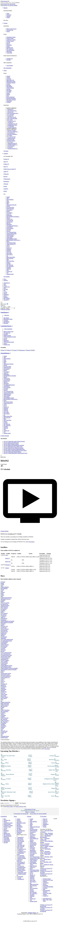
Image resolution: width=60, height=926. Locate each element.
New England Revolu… (13, 113)
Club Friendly (9, 65)
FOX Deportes (9, 228)
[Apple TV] (15, 350)
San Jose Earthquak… (12, 134)
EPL (5, 290)
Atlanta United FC (12, 127)
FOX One (8, 251)
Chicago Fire (10, 112)
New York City (21, 845)
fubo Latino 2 (9, 254)
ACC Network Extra (11, 232)
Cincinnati (20, 842)
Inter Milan (9, 90)
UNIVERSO (9, 227)
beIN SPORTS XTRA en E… (13, 240)
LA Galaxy (10, 142)
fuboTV (8, 217)
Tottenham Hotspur (10, 82)
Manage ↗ (6, 312)
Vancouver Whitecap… (12, 131)
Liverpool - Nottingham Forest (45, 844)
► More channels (5, 435)
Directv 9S (7, 561)
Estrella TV (9, 248)
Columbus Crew (22, 851)
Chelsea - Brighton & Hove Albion (46, 847)
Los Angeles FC (11, 132)
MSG (7, 259)
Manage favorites (6, 309)
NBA (44, 899)
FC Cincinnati (10, 114)
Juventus (8, 89)
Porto (7, 95)
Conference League (11, 39)
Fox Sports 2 (9, 212)
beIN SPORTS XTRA (11, 238)
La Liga (8, 42)
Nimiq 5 (7, 568)
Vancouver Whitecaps (20, 860)
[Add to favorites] (2, 466)
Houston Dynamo (11, 130)
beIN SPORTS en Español (10, 375)
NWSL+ (8, 262)
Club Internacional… (12, 110)
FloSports (8, 250)
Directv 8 (7, 558)
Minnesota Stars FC (12, 143)
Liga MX (8, 59)
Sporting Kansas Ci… (13, 148)
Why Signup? (23, 803)
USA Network (9, 220)
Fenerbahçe (9, 101)
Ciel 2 (6, 555)
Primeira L (6, 297)
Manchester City (10, 80)
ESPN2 (8, 206)
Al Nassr (8, 102)
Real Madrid (9, 86)
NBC (7, 203)
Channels (6, 153)
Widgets (45, 881)
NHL (50, 899)
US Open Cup (9, 30)
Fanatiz (8, 197)
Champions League (10, 37)
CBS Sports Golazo (11, 242)
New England (21, 841)
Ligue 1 (8, 46)
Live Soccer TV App (48, 880)
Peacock (8, 231)
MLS (5, 288)
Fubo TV (45, 820)
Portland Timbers (11, 140)
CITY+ (8, 245)
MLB (44, 901)
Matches (5, 7)
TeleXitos (8, 269)
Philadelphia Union (12, 125)
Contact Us (45, 895)
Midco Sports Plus (10, 257)
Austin (19, 877)
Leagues (5, 23)
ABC (7, 198)
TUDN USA (9, 219)
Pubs (44, 889)
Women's (6, 280)
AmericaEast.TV (10, 234)
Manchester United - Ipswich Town (45, 852)
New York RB (21, 846)
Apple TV (8, 214)
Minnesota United (22, 872)
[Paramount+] (21, 350)
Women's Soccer (47, 878)
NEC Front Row (10, 261)
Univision (8, 229)
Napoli (8, 93)
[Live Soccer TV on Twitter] (46, 872)
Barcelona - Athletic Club (45, 839)
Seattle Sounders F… (13, 144)
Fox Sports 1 (9, 210)
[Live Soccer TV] (5, 1)
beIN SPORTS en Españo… (13, 216)
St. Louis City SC (11, 136)
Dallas (19, 864)
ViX (7, 272)
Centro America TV (11, 244)
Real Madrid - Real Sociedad (45, 836)
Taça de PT (6, 299)
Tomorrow (8, 14)
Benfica (8, 94)
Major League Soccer (11, 28)
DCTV (8, 246)
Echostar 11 (8, 564)
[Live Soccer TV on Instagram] (46, 875)
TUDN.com (9, 271)
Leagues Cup (9, 58)
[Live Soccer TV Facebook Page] (46, 869)
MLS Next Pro (9, 258)
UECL (5, 285)
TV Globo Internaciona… (12, 225)
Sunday (8, 17)
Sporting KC (21, 879)
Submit (16, 803)
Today (7, 13)
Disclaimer (45, 885)
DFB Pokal (9, 51)
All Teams (6, 151)
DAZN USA (9, 221)
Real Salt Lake (10, 139)
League (4, 306)
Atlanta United (21, 857)
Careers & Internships (48, 886)
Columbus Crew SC (12, 123)
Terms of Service (19, 806)
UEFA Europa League (9, 342)
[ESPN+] (32, 350)
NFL (47, 899)
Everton (8, 84)
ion (7, 255)
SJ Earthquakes (21, 863)
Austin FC (10, 147)
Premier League (10, 41)
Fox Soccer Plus (10, 207)
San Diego (20, 876)
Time (9, 306)
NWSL (8, 31)
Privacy (45, 884)
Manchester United (10, 81)
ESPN (7, 202)
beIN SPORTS (9, 199)
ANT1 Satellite (9, 236)
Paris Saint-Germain (11, 99)
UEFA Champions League (10, 336)
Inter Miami (20, 838)
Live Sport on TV (47, 898)
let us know (31, 541)
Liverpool (8, 78)
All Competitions (7, 68)
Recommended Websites (46, 891)
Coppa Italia (9, 52)
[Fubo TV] (3, 350)
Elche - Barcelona (49, 833)
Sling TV (45, 819)
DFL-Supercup (9, 48)
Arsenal (8, 76)
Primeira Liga (9, 47)
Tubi (7, 270)
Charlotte (20, 843)
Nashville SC (10, 109)
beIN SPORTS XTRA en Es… (11, 399)
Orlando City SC (12, 121)
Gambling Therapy (32, 912)
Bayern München (10, 97)
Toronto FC (10, 122)
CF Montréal (11, 126)
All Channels (7, 276)
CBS (7, 200)
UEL (5, 284)
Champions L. (7, 282)
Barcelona (8, 85)
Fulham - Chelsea (49, 834)
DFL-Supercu (7, 298)
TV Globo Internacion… (33, 849)
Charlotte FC (10, 115)
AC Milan (8, 91)
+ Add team (6, 315)
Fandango (8, 249)
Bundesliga (9, 45)
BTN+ (8, 241)
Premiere (8, 263)
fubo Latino (9, 253)
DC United (10, 119)
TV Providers (43, 816)
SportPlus (8, 267)
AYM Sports (9, 237)
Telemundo (9, 224)
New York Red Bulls (12, 118)
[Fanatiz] (27, 350)
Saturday (8, 16)
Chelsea (8, 77)
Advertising (45, 882)
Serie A (8, 43)
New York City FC (11, 117)
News (5, 279)
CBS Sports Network (11, 204)
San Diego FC (11, 146)
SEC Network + (10, 266)
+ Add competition (8, 329)
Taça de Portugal (10, 50)
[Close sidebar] (1, 456)
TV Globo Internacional (9, 384)
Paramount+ (9, 215)
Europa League (10, 38)
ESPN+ (8, 211)
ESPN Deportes (10, 208)
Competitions (4, 326)
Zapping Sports (10, 274)
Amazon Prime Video (11, 233)
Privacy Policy (9, 806)
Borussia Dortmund (11, 98)
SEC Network (9, 265)
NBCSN (8, 223)
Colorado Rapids (11, 138)
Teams (5, 70)
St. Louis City (21, 866)
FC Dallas (9, 135)
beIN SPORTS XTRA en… (33, 866)
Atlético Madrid (10, 88)
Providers (45, 888)
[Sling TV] (9, 350)
